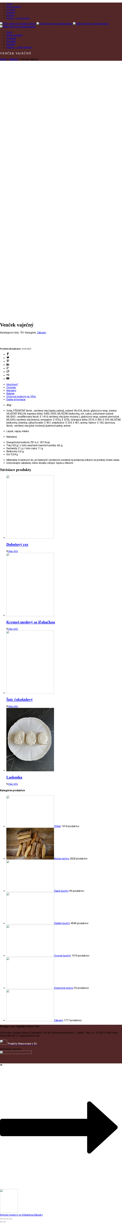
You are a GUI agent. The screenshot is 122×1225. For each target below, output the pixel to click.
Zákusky (13, 59)
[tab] (64, 384)
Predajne (10, 12)
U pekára (11, 9)
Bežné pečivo (61, 858)
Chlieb (57, 826)
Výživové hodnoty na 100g (21, 396)
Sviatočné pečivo (63, 988)
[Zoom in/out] (11, 1218)
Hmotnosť (12, 384)
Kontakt (10, 15)
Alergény (11, 390)
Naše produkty (13, 6)
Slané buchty (61, 890)
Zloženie (11, 387)
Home (3, 59)
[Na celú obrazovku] (7, 1218)
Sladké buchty (62, 923)
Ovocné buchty (62, 955)
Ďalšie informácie (16, 399)
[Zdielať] (4, 1218)
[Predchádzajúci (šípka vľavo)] (1, 1221)
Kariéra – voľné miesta (17, 18)
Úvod (9, 4)
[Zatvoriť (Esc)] (1, 1218)
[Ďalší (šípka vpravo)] (4, 1221)
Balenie (10, 393)
